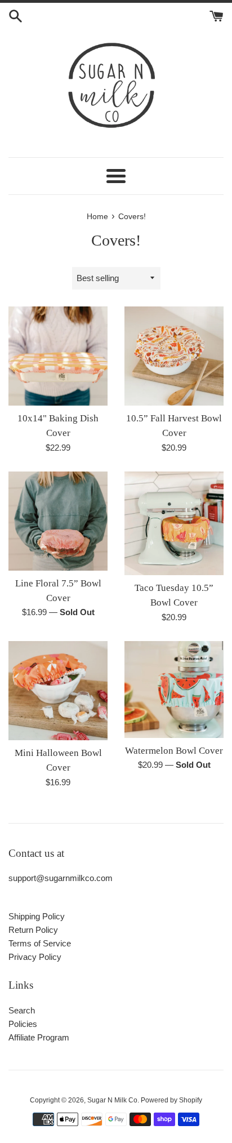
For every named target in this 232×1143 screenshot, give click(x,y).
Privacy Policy (34, 957)
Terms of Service (39, 943)
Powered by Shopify (171, 1100)
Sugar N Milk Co (112, 1100)
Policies (22, 1024)
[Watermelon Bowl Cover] (174, 689)
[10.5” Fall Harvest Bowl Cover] (174, 356)
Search (21, 1010)
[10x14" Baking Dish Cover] (58, 356)
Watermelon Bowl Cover (174, 750)
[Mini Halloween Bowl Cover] (58, 690)
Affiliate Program (38, 1037)
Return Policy (33, 930)
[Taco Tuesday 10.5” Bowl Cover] (174, 523)
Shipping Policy (36, 916)
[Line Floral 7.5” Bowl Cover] (58, 521)
